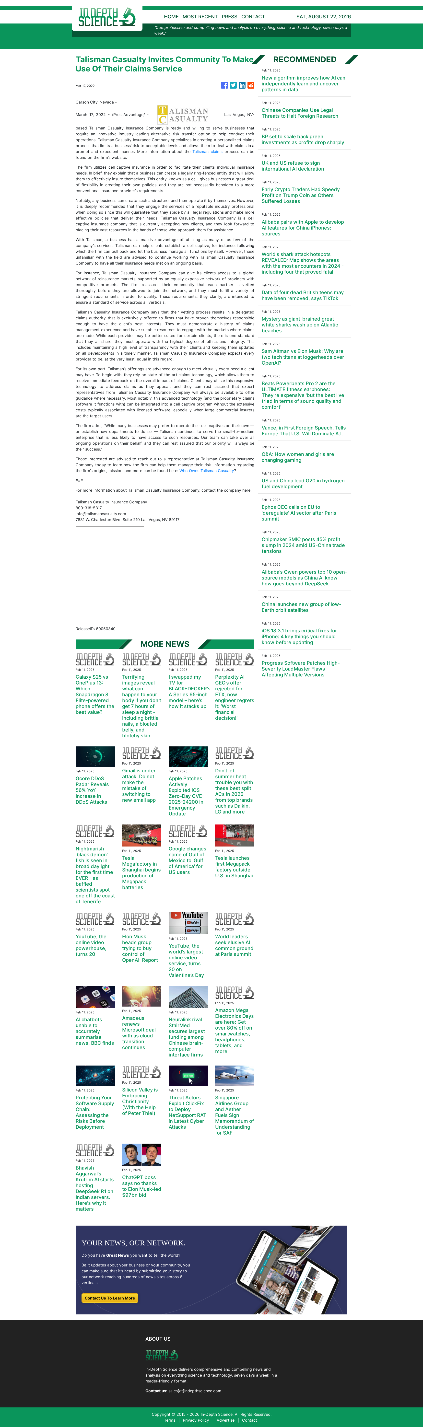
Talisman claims (207, 151)
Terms (169, 1420)
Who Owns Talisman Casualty (206, 470)
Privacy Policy (196, 1420)
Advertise (226, 1420)
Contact (249, 1420)
